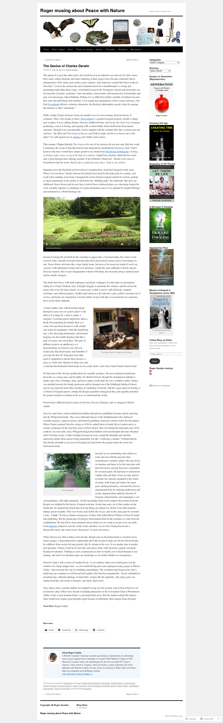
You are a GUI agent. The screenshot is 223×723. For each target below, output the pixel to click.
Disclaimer (122, 49)
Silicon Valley (122, 686)
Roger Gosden (72, 69)
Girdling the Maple (52, 59)
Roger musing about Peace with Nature (82, 10)
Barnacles (105, 683)
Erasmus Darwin (65, 686)
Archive (99, 49)
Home (46, 49)
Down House (87, 118)
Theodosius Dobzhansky (117, 151)
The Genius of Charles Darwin (66, 65)
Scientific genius (109, 686)
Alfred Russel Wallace (91, 683)
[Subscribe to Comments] (150, 373)
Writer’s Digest (58, 49)
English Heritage (50, 686)
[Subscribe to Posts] (150, 371)
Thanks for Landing (84, 49)
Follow (154, 361)
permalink (87, 688)
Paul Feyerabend (95, 686)
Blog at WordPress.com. (174, 716)
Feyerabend (53, 104)
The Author (110, 49)
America (77, 136)
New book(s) (135, 49)
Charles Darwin (117, 683)
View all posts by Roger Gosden (77, 673)
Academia (68, 683)
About (70, 49)
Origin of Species (80, 686)
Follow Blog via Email (160, 340)
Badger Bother (133, 59)
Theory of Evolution (62, 688)
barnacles (53, 526)
